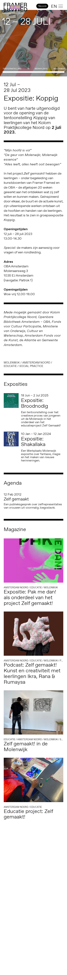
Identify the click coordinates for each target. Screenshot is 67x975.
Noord (42, 6)
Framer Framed (15, 7)
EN (54, 6)
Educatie (10, 366)
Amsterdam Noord (36, 362)
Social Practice (31, 366)
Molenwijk (12, 362)
